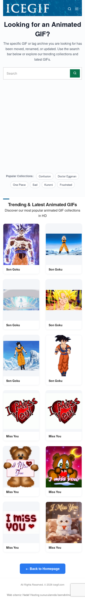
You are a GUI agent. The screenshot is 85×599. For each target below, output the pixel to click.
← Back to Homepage (43, 568)
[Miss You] (21, 411)
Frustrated (66, 185)
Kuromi (48, 185)
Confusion (45, 176)
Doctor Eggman (67, 176)
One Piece (19, 185)
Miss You (12, 436)
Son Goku (13, 269)
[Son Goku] (21, 244)
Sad (35, 185)
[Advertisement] (42, 126)
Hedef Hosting (30, 595)
